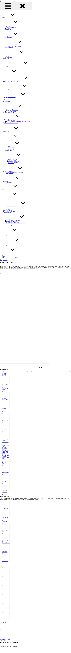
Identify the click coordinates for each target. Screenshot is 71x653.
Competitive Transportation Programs (12, 88)
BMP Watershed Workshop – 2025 (13, 158)
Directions (8, 639)
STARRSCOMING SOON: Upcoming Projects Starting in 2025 (16, 207)
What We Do (6, 36)
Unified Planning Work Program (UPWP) (14, 46)
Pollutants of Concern (11, 147)
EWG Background (9, 25)
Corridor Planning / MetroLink (9, 112)
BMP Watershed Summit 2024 (12, 159)
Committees (8, 28)
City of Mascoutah (5, 561)
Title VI (7, 56)
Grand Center (4, 411)
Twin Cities (4, 481)
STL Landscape (8, 245)
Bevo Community (5, 384)
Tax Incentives (8, 244)
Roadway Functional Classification (9, 98)
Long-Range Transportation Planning (10, 97)
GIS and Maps (6, 234)
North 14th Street (5, 508)
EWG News (8, 66)
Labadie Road (4, 429)
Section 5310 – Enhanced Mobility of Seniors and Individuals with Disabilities (18, 121)
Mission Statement (9, 37)
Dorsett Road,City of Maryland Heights (5, 388)
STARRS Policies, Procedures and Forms (12, 209)
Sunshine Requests (9, 57)
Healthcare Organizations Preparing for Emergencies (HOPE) (15, 223)
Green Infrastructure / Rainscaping (13, 161)
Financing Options (11, 163)
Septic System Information (12, 160)
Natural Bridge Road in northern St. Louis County (5, 439)
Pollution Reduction (9, 182)
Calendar (5, 224)
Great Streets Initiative (7, 101)
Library (3, 256)
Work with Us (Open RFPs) (8, 225)
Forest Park (4, 408)
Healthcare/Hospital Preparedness (9, 219)
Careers (1, 639)
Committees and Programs (12, 149)
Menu (30, 9)
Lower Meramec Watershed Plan (13, 162)
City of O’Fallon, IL (5, 490)
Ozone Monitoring (11, 148)
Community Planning (5, 131)
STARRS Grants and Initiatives (11, 206)
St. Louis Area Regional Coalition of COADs (11, 211)
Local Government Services (8, 171)
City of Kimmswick (5, 420)
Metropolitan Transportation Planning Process (15, 45)
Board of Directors (9, 26)
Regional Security (5, 189)
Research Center (4, 233)
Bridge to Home (6, 254)
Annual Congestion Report (10, 109)
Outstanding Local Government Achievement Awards (14, 172)
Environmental (6, 138)
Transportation (4, 74)
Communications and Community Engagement (11, 65)
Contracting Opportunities (12, 55)
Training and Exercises (7, 212)
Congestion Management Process (11, 111)
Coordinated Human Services (10, 120)
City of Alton (4, 375)
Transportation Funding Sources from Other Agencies (16, 89)
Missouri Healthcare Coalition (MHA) (12, 221)
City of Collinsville (5, 517)
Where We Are (6, 58)
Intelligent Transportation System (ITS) (12, 110)
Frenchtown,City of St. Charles (5, 399)
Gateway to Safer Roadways (8, 99)
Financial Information (9, 47)
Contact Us (4, 639)
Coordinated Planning (7, 119)
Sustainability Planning (7, 181)
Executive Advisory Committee (11, 27)
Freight (5, 100)
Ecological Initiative (9, 150)
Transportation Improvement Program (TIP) (11, 81)
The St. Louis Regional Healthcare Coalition (13, 220)
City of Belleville (5, 574)
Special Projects (6, 243)
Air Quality (8, 146)
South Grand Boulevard (4, 463)
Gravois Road (4, 521)
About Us (3, 17)
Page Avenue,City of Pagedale (4, 448)
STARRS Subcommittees (10, 198)
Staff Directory (8, 29)
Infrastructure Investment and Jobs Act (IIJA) (11, 123)
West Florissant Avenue (5, 472)
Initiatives (3, 253)
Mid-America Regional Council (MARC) (12, 222)
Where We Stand (6, 235)
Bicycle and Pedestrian (7, 122)
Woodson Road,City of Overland (4, 552)
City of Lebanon (4, 583)
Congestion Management (8, 108)
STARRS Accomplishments (10, 208)
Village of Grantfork (5, 592)
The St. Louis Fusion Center (8, 210)
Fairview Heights (5, 494)
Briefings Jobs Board (9, 173)
